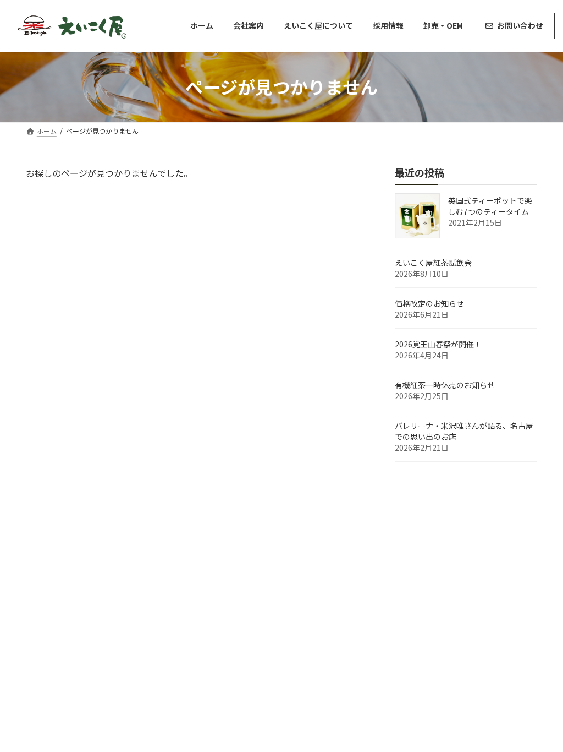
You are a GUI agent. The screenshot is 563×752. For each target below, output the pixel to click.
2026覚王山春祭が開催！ (438, 344)
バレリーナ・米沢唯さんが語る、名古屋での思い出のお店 (464, 431)
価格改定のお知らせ (429, 303)
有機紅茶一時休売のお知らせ (445, 384)
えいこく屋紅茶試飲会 (433, 262)
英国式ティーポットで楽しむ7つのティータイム (490, 206)
